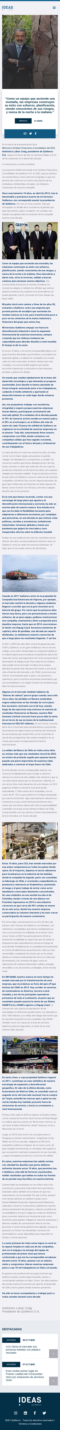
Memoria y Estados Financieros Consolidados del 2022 (28, 148)
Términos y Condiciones (30, 1424)
